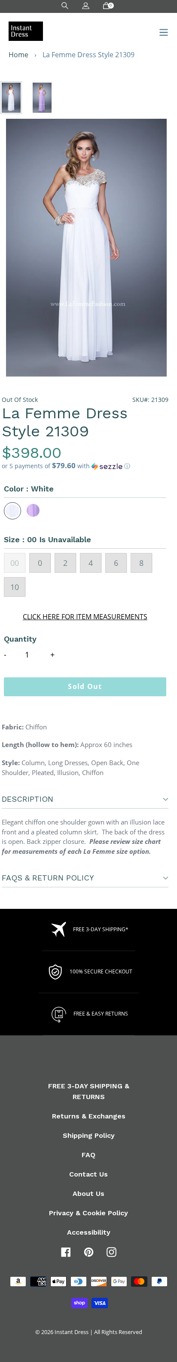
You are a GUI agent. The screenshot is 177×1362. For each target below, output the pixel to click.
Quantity (20, 638)
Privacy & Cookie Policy (88, 1213)
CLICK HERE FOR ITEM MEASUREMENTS (85, 616)
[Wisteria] (33, 510)
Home (18, 54)
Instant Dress (71, 1332)
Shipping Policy (89, 1135)
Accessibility (88, 1232)
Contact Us (88, 1174)
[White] (12, 510)
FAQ (88, 1155)
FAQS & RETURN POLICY (48, 877)
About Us (88, 1193)
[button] (85, 466)
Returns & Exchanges (88, 1116)
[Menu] (161, 31)
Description (27, 798)
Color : (29, 488)
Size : (47, 539)
